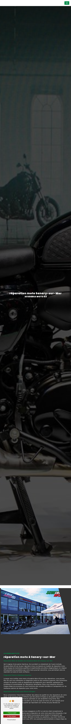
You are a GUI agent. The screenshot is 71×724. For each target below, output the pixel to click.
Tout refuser (12, 716)
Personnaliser (11, 719)
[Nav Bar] (66, 3)
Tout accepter (12, 713)
